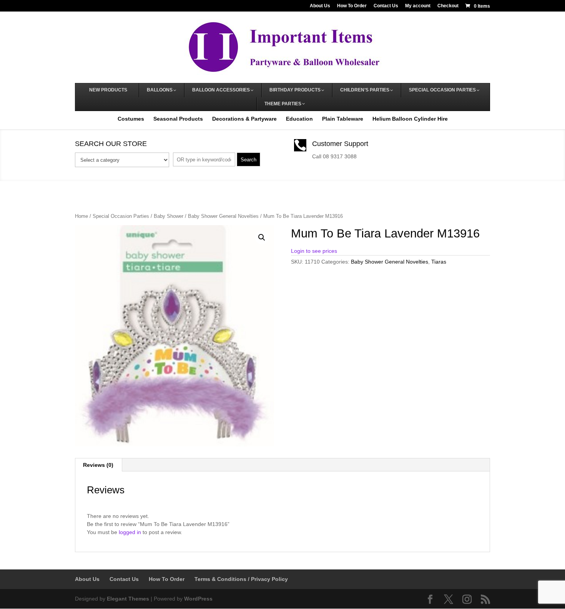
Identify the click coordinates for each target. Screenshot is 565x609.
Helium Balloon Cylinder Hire (410, 119)
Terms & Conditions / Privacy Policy (241, 579)
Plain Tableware (342, 119)
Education (299, 119)
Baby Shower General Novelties (223, 216)
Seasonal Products (178, 119)
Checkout (448, 5)
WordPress (198, 599)
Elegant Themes (128, 599)
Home (81, 216)
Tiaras (438, 262)
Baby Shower (168, 216)
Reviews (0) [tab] (98, 465)
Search (248, 160)
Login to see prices (314, 251)
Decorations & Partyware (244, 119)
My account (417, 5)
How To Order (352, 5)
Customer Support (340, 144)
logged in (130, 532)
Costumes (131, 119)
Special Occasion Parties (121, 216)
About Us (320, 5)
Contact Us (386, 5)
